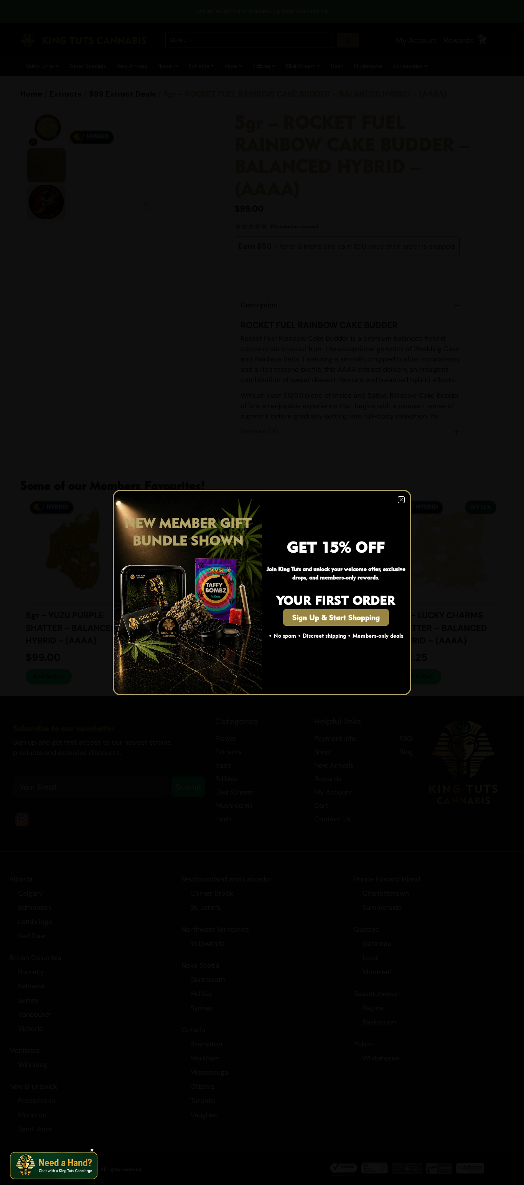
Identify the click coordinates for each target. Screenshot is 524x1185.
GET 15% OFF (336, 547)
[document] (262, 592)
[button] (401, 499)
